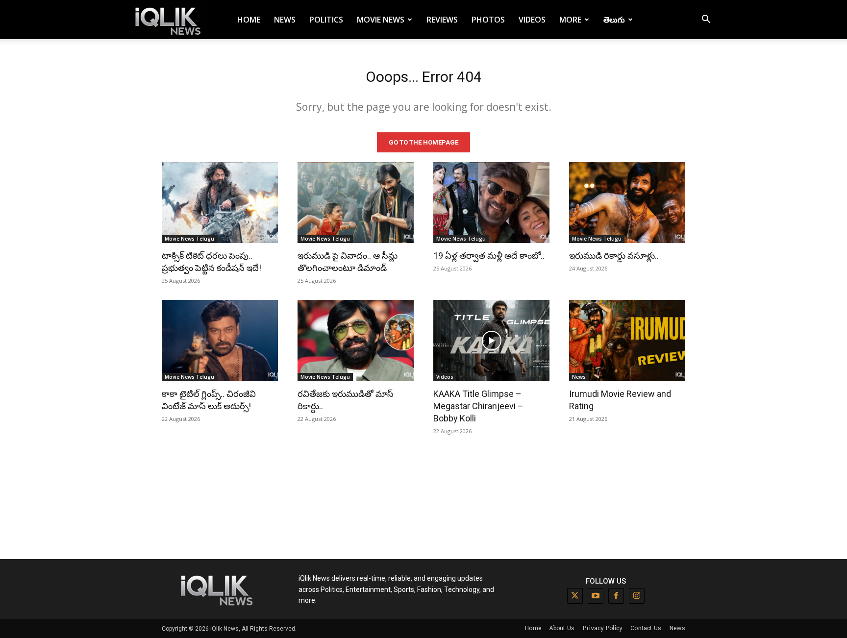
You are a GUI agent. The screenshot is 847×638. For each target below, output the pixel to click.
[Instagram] (637, 596)
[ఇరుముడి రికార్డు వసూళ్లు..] (627, 203)
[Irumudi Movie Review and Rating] (627, 340)
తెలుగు (614, 19)
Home (248, 19)
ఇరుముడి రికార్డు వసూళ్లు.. (614, 255)
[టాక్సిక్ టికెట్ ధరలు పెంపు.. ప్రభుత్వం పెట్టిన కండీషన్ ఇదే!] (220, 203)
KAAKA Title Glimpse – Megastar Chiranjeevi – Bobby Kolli (478, 406)
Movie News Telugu (189, 238)
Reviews (442, 19)
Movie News (380, 19)
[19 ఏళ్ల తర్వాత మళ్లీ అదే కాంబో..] (491, 203)
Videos (532, 19)
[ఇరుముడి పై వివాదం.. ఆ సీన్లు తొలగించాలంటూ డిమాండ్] (356, 203)
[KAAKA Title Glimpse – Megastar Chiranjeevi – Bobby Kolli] (491, 340)
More (570, 19)
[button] (706, 20)
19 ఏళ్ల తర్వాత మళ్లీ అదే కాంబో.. (489, 255)
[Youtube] (595, 596)
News (285, 19)
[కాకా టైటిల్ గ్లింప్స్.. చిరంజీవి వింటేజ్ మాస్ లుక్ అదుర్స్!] (220, 340)
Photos (488, 19)
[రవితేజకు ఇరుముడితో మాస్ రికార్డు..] (356, 340)
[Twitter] (575, 596)
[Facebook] (616, 596)
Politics (326, 19)
